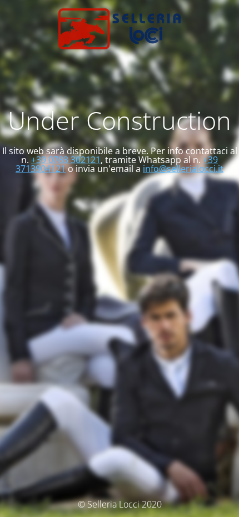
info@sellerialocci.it (183, 169)
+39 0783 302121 (66, 160)
